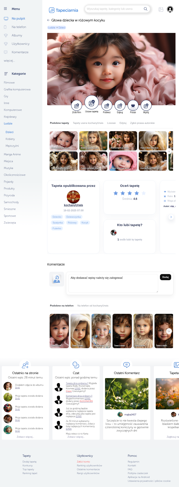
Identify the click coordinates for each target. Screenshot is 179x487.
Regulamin (133, 461)
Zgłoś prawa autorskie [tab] (142, 123)
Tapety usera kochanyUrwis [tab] (88, 123)
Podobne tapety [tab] (59, 123)
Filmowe (9, 82)
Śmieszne (10, 209)
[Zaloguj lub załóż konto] (170, 9)
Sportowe (10, 215)
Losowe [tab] (111, 123)
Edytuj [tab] (123, 123)
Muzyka (8, 168)
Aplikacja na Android (139, 477)
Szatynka (58, 222)
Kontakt (132, 465)
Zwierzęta (10, 222)
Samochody (11, 202)
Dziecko (57, 216)
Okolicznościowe (15, 175)
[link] (17, 398)
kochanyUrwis (73, 205)
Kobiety (10, 139)
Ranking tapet (30, 473)
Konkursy (28, 465)
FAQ (130, 469)
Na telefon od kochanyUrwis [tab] (92, 305)
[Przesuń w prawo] (171, 217)
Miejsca (8, 161)
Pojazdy (8, 181)
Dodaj (165, 277)
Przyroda (9, 195)
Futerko (57, 228)
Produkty (9, 188)
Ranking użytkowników (89, 465)
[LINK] (87, 398)
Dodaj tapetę (30, 461)
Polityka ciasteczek (138, 473)
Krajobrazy (10, 116)
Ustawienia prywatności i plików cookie (149, 480)
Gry (6, 96)
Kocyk (85, 222)
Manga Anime (12, 154)
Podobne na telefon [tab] (62, 305)
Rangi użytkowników (88, 473)
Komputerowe (13, 110)
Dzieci (9, 132)
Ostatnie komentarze (88, 469)
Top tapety (28, 469)
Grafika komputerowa (17, 89)
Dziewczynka (73, 216)
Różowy (72, 222)
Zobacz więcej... (25, 436)
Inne (6, 103)
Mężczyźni (12, 145)
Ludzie (8, 123)
